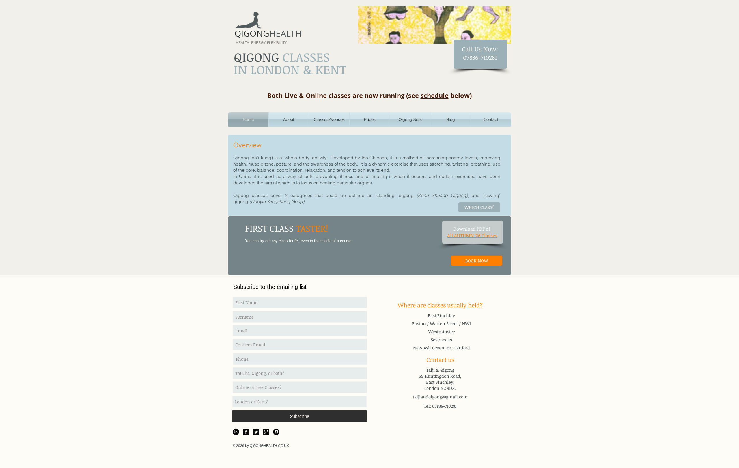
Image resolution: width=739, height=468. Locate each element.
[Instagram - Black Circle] (276, 432)
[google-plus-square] (266, 432)
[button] (289, 119)
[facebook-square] (246, 432)
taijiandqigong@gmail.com (440, 397)
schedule (435, 95)
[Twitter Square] (256, 432)
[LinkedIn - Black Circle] (236, 432)
